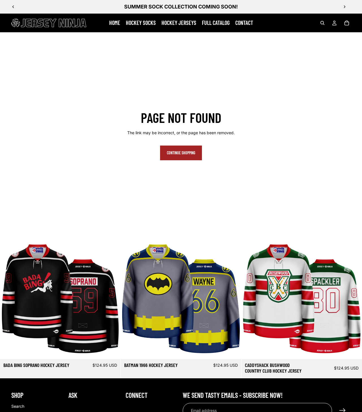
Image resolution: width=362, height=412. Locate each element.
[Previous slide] (13, 7)
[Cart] (347, 23)
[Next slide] (344, 7)
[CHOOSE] (112, 350)
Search (17, 406)
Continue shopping (181, 152)
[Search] (322, 23)
